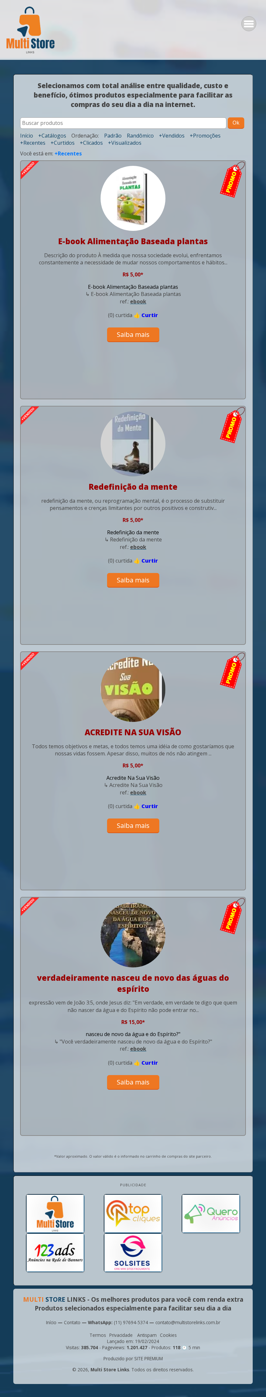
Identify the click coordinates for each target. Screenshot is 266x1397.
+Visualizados (124, 142)
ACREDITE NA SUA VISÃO (133, 732)
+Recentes (32, 142)
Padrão (113, 135)
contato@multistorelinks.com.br (187, 1322)
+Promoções (205, 135)
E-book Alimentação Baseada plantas (133, 241)
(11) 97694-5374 (131, 1322)
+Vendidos (172, 135)
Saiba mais (133, 334)
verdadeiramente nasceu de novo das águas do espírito (133, 983)
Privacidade (121, 1335)
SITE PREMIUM (148, 1358)
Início (26, 135)
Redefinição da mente (133, 486)
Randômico (140, 135)
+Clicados (91, 142)
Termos (98, 1335)
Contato (72, 1322)
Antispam (147, 1335)
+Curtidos (63, 142)
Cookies (168, 1335)
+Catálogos (52, 135)
